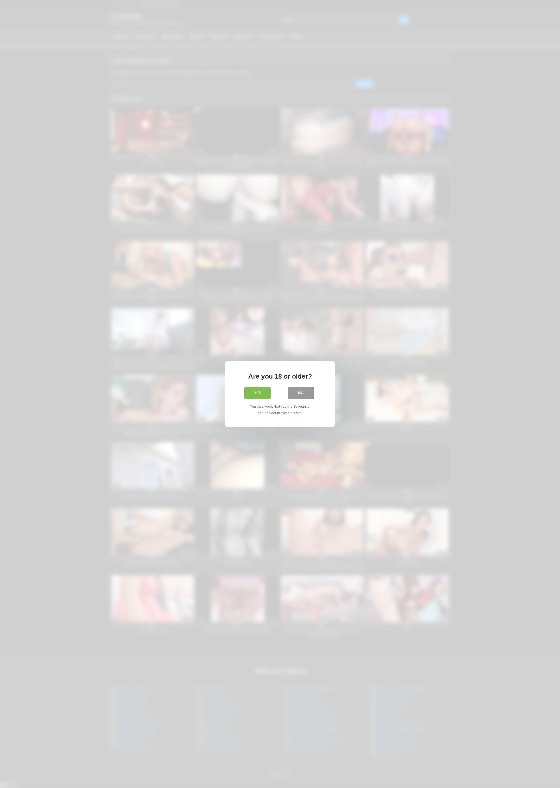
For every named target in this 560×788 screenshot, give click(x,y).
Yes (257, 393)
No (300, 393)
